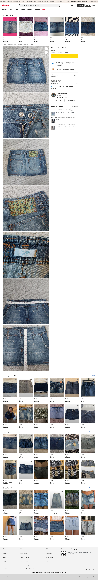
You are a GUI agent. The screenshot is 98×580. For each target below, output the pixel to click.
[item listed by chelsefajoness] (72, 413)
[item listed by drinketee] (10, 469)
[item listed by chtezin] (57, 525)
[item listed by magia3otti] (88, 413)
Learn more (59, 65)
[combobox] (39, 5)
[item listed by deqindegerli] (88, 525)
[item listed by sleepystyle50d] (26, 469)
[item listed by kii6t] (41, 469)
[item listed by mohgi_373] (72, 387)
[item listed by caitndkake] (88, 387)
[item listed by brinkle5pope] (88, 499)
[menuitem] (4, 10)
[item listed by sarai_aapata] (57, 387)
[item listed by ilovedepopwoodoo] (26, 499)
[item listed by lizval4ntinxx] (57, 413)
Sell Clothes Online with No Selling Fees (55, 572)
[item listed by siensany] (88, 443)
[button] (67, 97)
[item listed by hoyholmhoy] (10, 525)
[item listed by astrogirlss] (10, 387)
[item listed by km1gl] (41, 387)
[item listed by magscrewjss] (72, 525)
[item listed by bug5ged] (72, 443)
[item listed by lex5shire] (10, 443)
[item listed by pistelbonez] (57, 469)
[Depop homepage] (5, 5)
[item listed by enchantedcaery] (26, 387)
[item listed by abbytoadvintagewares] (57, 499)
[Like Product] (16, 19)
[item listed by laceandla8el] (26, 443)
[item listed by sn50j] (10, 499)
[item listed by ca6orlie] (10, 413)
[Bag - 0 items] (74, 5)
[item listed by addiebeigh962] (41, 413)
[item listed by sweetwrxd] (57, 443)
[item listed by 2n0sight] (26, 525)
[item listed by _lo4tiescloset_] (41, 525)
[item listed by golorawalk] (72, 499)
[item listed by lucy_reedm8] (41, 443)
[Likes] (72, 5)
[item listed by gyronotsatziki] (88, 469)
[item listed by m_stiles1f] (41, 499)
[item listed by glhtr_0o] (26, 413)
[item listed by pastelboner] (72, 469)
